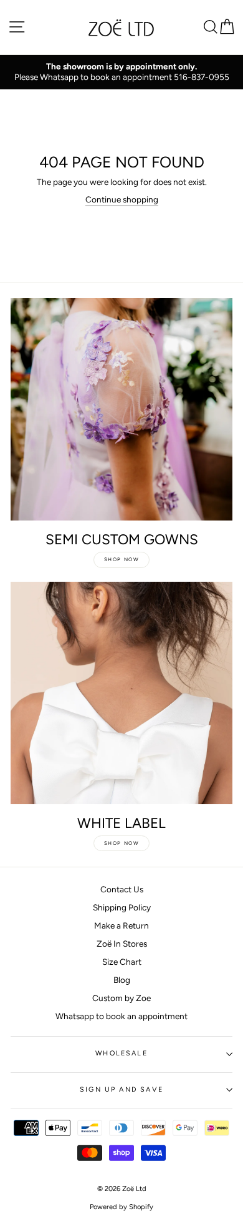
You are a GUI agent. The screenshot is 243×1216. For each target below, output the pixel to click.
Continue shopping (121, 199)
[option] (121, 72)
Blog (121, 980)
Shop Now (122, 559)
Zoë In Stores (122, 944)
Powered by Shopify (121, 1206)
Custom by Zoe (121, 998)
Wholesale (121, 1053)
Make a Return (121, 925)
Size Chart (121, 962)
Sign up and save (121, 1089)
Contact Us (121, 889)
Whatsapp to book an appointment (121, 1016)
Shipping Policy (122, 907)
